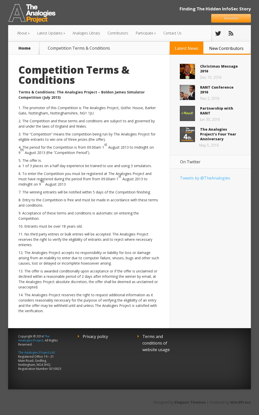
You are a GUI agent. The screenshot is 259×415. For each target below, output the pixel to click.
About (22, 33)
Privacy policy (95, 336)
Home (24, 48)
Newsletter (231, 18)
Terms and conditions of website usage (156, 343)
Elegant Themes (190, 402)
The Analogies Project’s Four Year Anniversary (218, 134)
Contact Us (172, 33)
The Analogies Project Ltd (36, 352)
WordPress (240, 402)
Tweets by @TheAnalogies (205, 178)
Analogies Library (86, 33)
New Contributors (226, 48)
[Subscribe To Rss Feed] (230, 33)
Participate (144, 33)
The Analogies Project (34, 338)
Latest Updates (49, 33)
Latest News (186, 48)
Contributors (117, 33)
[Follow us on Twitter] (217, 33)
